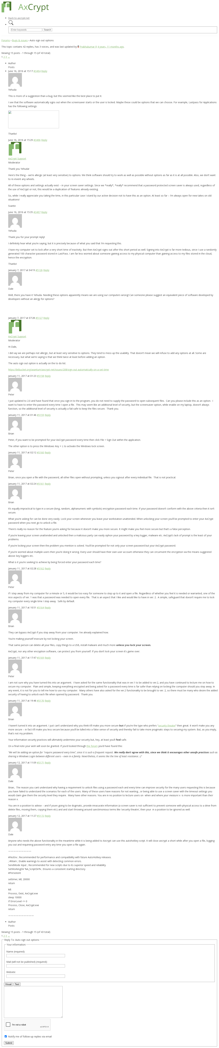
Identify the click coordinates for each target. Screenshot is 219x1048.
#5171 (40, 762)
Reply (44, 71)
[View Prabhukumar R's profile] (78, 46)
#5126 (39, 270)
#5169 (40, 657)
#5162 (40, 568)
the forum (92, 746)
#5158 (40, 375)
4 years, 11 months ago (111, 46)
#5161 (40, 483)
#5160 (40, 452)
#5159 (40, 415)
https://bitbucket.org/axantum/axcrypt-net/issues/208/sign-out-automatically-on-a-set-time (58, 369)
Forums (5, 40)
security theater (167, 725)
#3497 (37, 212)
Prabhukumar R (88, 46)
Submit (8, 1043)
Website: (11, 972)
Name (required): (15, 951)
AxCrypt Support (17, 158)
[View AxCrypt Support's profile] (15, 154)
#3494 (37, 71)
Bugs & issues (20, 40)
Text (17, 984)
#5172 (40, 815)
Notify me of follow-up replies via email (30, 1036)
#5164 (40, 607)
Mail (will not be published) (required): (26, 961)
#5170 (40, 700)
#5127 (39, 317)
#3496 (37, 140)
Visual (8, 984)
